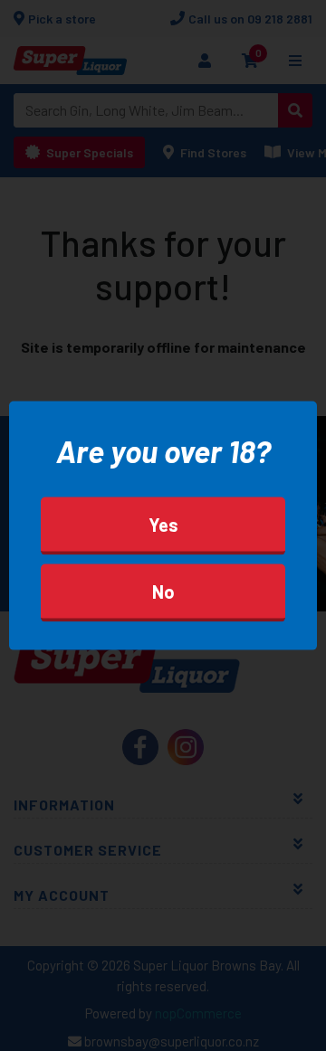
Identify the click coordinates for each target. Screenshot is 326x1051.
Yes (163, 524)
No (163, 590)
